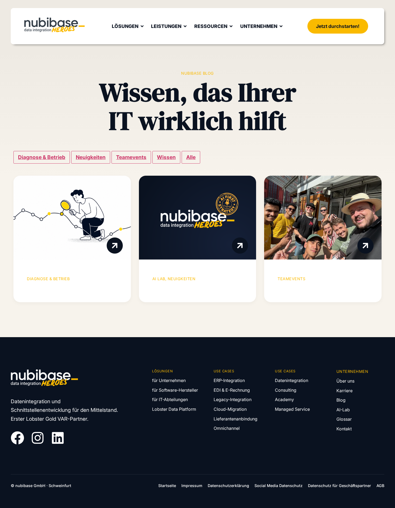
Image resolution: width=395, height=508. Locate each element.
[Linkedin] (57, 438)
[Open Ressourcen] (231, 26)
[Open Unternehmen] (281, 26)
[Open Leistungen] (185, 26)
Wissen (166, 157)
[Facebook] (17, 438)
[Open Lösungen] (142, 26)
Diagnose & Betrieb (41, 157)
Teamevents (131, 157)
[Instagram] (37, 438)
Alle (191, 157)
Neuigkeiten (91, 157)
